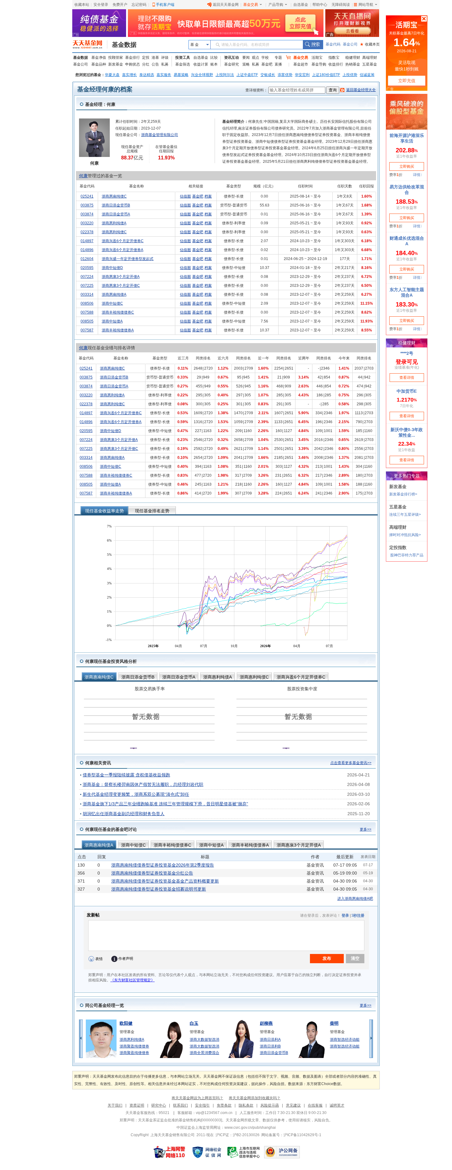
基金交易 (250, 4)
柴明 (334, 1023)
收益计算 (200, 64)
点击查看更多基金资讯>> (350, 763)
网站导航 (366, 4)
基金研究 (231, 64)
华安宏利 (302, 75)
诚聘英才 (337, 1105)
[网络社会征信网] (207, 1152)
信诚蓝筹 (367, 75)
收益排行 (335, 64)
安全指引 (202, 1105)
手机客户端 (165, 4)
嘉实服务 (164, 75)
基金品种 (98, 64)
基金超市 (300, 64)
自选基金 (300, 4)
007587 (87, 330)
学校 (265, 57)
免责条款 (224, 1105)
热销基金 (352, 64)
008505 (87, 321)
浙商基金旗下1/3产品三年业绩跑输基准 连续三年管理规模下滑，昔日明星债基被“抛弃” (165, 803)
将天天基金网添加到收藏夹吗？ (254, 1098)
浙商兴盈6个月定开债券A (122, 250)
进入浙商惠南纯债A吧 (355, 898)
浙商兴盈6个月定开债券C (123, 241)
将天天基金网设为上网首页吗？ (197, 1098)
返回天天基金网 (226, 4)
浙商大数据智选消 (204, 1039)
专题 (278, 57)
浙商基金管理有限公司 (159, 135)
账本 (214, 64)
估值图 (185, 196)
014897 (87, 241)
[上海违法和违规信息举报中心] (244, 1152)
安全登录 (100, 4)
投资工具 (182, 57)
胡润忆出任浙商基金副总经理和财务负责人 (124, 813)
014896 (87, 250)
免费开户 (120, 4)
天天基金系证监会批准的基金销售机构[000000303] (180, 1120)
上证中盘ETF (247, 75)
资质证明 (136, 1105)
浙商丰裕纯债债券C (118, 312)
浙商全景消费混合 (204, 1053)
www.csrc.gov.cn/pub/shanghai (250, 1127)
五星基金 (369, 64)
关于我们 (115, 1105)
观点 (255, 57)
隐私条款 (246, 1105)
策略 (246, 64)
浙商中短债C (112, 303)
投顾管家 (115, 57)
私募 (165, 64)
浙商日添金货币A (116, 214)
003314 (87, 294)
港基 (155, 57)
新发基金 (115, 64)
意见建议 (293, 1105)
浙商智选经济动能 (344, 1039)
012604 (87, 259)
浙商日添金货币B (116, 205)
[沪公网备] (282, 1152)
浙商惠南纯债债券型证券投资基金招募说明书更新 (158, 889)
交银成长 (267, 75)
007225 (87, 285)
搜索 (313, 44)
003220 (87, 223)
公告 (155, 64)
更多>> (365, 829)
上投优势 (350, 75)
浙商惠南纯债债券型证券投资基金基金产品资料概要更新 (165, 881)
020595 (87, 268)
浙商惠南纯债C (114, 196)
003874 (87, 214)
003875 (87, 205)
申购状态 (132, 64)
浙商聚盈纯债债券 (134, 1046)
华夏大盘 (112, 75)
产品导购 (275, 4)
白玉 (194, 1023)
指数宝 (333, 57)
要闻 (246, 57)
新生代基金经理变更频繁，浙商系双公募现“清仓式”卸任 (136, 794)
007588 (87, 312)
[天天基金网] (90, 44)
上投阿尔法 (225, 75)
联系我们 (180, 1105)
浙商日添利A (270, 1039)
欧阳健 (126, 1023)
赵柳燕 (266, 1023)
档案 (208, 196)
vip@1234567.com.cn (214, 1113)
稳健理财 (352, 57)
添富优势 (285, 75)
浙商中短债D (112, 268)
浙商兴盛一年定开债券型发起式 (127, 259)
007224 (87, 276)
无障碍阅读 (340, 4)
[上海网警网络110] (169, 1152)
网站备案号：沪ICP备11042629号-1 (291, 1135)
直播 (278, 64)
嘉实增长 (129, 75)
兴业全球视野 (202, 75)
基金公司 (350, 44)
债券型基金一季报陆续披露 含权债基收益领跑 (126, 774)
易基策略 (181, 75)
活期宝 (317, 57)
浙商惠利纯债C (114, 232)
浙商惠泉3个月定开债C (121, 285)
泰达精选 (146, 75)
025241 (87, 196)
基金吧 (266, 64)
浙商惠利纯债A (114, 223)
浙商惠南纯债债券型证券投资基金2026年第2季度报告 (162, 865)
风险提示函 (269, 1105)
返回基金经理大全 (361, 90)
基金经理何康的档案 (105, 89)
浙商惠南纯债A (114, 294)
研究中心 (158, 1105)
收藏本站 (81, 4)
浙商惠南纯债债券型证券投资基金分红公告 (152, 873)
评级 (165, 57)
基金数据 (124, 44)
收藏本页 (370, 44)
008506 (87, 303)
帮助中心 (319, 4)
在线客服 (315, 1105)
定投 (145, 57)
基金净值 (98, 57)
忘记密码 (139, 4)
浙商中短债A (112, 321)
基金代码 (333, 44)
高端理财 (369, 57)
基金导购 (318, 64)
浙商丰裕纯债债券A (118, 330)
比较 (214, 57)
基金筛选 (182, 64)
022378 (87, 232)
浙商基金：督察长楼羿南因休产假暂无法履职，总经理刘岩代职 (143, 784)
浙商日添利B (270, 1046)
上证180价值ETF (326, 75)
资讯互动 (231, 57)
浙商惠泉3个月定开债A (121, 276)
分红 (145, 64)
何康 (83, 175)
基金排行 (132, 57)
